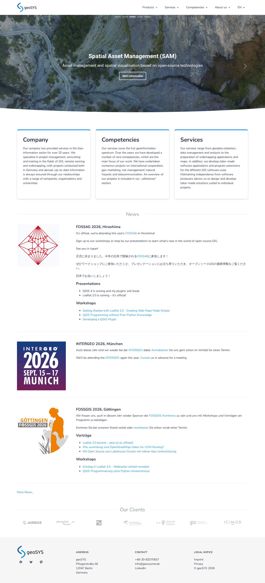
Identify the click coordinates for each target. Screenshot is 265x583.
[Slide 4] (140, 16)
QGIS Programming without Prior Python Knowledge (117, 315)
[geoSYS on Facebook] (21, 562)
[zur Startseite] (27, 7)
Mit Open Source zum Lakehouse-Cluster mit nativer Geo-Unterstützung (129, 451)
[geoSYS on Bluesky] (31, 562)
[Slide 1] (117, 16)
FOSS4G (131, 233)
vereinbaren (141, 428)
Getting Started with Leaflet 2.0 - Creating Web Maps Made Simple (126, 311)
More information (132, 75)
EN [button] (239, 7)
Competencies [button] (195, 7)
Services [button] (170, 7)
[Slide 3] (132, 16)
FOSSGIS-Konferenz (162, 416)
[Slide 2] (125, 16)
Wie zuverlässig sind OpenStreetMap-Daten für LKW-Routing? (123, 447)
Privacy (198, 564)
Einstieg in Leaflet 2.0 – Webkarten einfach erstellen (116, 467)
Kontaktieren (160, 350)
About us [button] (221, 7)
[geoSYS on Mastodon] (41, 562)
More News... (25, 492)
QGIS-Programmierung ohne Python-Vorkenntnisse (116, 471)
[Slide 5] (147, 16)
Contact (145, 358)
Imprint (198, 559)
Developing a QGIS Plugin (99, 319)
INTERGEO (136, 350)
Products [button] (148, 7)
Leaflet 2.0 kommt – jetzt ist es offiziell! (108, 443)
